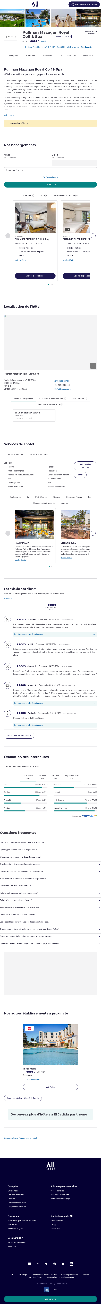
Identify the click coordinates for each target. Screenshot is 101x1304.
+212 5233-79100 (61, 381)
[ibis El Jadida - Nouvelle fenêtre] (50, 1044)
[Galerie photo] (50, 18)
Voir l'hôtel (50, 1087)
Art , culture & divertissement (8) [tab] (52, 398)
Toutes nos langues (15, 1229)
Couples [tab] (55, 777)
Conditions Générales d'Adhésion (44, 1275)
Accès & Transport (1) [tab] (23, 398)
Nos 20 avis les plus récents (19, 735)
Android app (55, 1229)
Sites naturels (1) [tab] (79, 398)
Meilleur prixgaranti (91, 32)
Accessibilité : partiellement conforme (22, 1221)
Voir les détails (20, 560)
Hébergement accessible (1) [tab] (65, 195)
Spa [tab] (89, 497)
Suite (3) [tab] (44, 195)
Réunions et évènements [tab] (44, 503)
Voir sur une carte (33, 1079)
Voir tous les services (85, 466)
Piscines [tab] (56, 497)
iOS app (53, 1225)
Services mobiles (56, 1221)
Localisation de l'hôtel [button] (22, 306)
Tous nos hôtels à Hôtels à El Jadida (23, 1098)
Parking (80, 475)
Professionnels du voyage (60, 1199)
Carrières (11, 1199)
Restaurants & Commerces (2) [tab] (51, 404)
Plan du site (12, 1225)
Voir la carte (86, 47)
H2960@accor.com (62, 389)
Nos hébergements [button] (20, 145)
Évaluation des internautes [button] (26, 757)
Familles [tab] (42, 777)
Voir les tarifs (50, 1299)
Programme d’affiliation (17, 1207)
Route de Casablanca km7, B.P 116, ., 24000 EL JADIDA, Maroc (52, 47)
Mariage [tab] (64, 503)
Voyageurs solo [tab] (71, 777)
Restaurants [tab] (15, 497)
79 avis (43, 41)
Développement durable (17, 1203)
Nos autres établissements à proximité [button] (36, 1013)
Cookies (86, 1275)
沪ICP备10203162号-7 (58, 1284)
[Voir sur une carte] (50, 342)
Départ (58, 156)
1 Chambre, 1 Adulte (14, 170)
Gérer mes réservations (16, 1242)
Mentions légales (35, 1277)
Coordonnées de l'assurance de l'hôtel (20, 1138)
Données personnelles (69, 1275)
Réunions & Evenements (59, 1195)
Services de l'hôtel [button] (19, 444)
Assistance (12, 1246)
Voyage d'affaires (57, 1191)
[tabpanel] (50, 243)
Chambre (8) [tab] (28, 195)
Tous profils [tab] (28, 777)
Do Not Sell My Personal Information (60, 1277)
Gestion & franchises (16, 1195)
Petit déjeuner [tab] (41, 497)
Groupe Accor (13, 1191)
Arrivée (10, 156)
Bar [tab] (27, 497)
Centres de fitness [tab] (74, 497)
